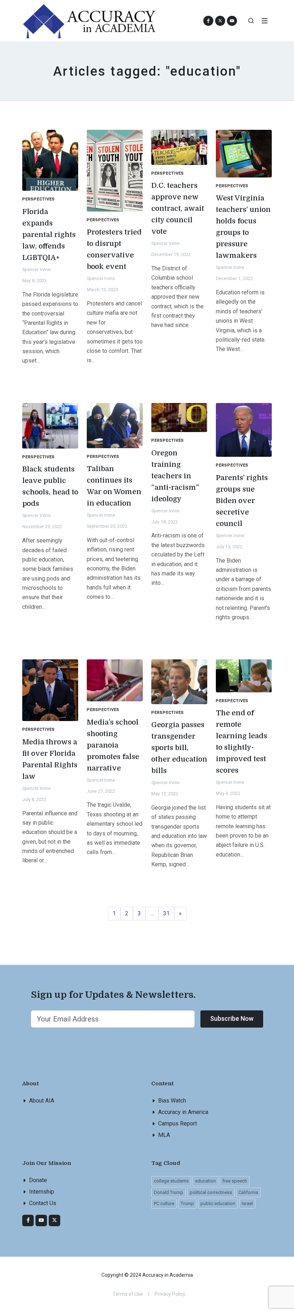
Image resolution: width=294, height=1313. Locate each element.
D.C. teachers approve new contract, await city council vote (177, 208)
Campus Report (177, 1123)
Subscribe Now (231, 1018)
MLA (164, 1135)
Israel (247, 1203)
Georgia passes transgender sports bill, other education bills (179, 748)
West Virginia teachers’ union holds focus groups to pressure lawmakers (243, 227)
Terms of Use (128, 1294)
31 (168, 913)
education (205, 1181)
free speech (234, 1181)
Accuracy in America (183, 1112)
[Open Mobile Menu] (264, 21)
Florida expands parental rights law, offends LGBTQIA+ (49, 235)
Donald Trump (168, 1192)
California (248, 1192)
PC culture (164, 1203)
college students (171, 1181)
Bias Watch (172, 1100)
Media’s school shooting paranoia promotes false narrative (113, 745)
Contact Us (42, 1203)
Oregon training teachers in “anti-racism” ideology (175, 476)
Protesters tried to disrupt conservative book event (114, 249)
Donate (38, 1180)
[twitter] (54, 1220)
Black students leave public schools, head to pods (50, 486)
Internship (41, 1191)
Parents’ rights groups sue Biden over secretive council (242, 501)
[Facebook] (28, 1220)
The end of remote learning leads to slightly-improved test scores (241, 741)
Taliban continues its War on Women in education (114, 486)
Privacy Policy (170, 1294)
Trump (187, 1203)
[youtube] (232, 21)
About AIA (41, 1100)
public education (217, 1203)
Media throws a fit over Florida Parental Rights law (49, 759)
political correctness (211, 1192)
